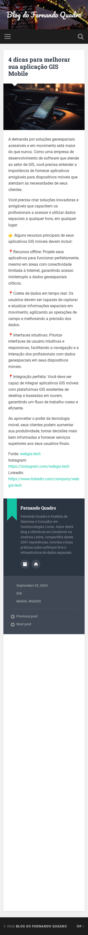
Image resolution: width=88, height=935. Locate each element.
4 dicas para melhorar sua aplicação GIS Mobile (39, 67)
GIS (19, 593)
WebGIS (35, 601)
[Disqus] (43, 700)
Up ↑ (81, 926)
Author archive (25, 564)
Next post (23, 624)
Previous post (27, 616)
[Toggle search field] (81, 36)
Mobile (21, 601)
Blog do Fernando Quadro (44, 15)
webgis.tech (30, 454)
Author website (36, 564)
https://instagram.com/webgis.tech (38, 466)
